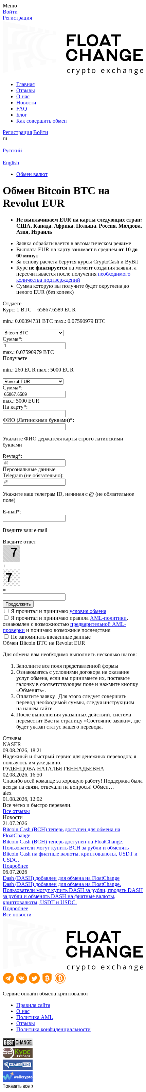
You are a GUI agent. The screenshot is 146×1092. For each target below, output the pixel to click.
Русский (12, 150)
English (11, 163)
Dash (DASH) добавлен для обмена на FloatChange (61, 878)
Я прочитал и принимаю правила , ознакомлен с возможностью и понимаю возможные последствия (65, 624)
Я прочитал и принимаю (58, 611)
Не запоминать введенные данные (50, 637)
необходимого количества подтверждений (73, 277)
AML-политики (108, 618)
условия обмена (88, 611)
